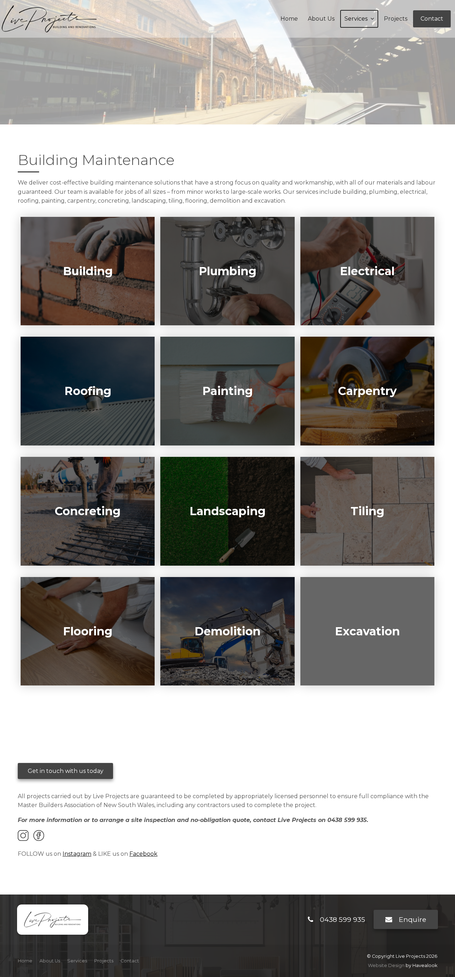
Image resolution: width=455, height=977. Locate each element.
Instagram (77, 853)
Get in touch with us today (65, 771)
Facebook (143, 853)
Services (356, 18)
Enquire (412, 919)
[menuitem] (25, 961)
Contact (432, 18)
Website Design (386, 965)
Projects (395, 18)
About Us (321, 18)
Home (289, 18)
